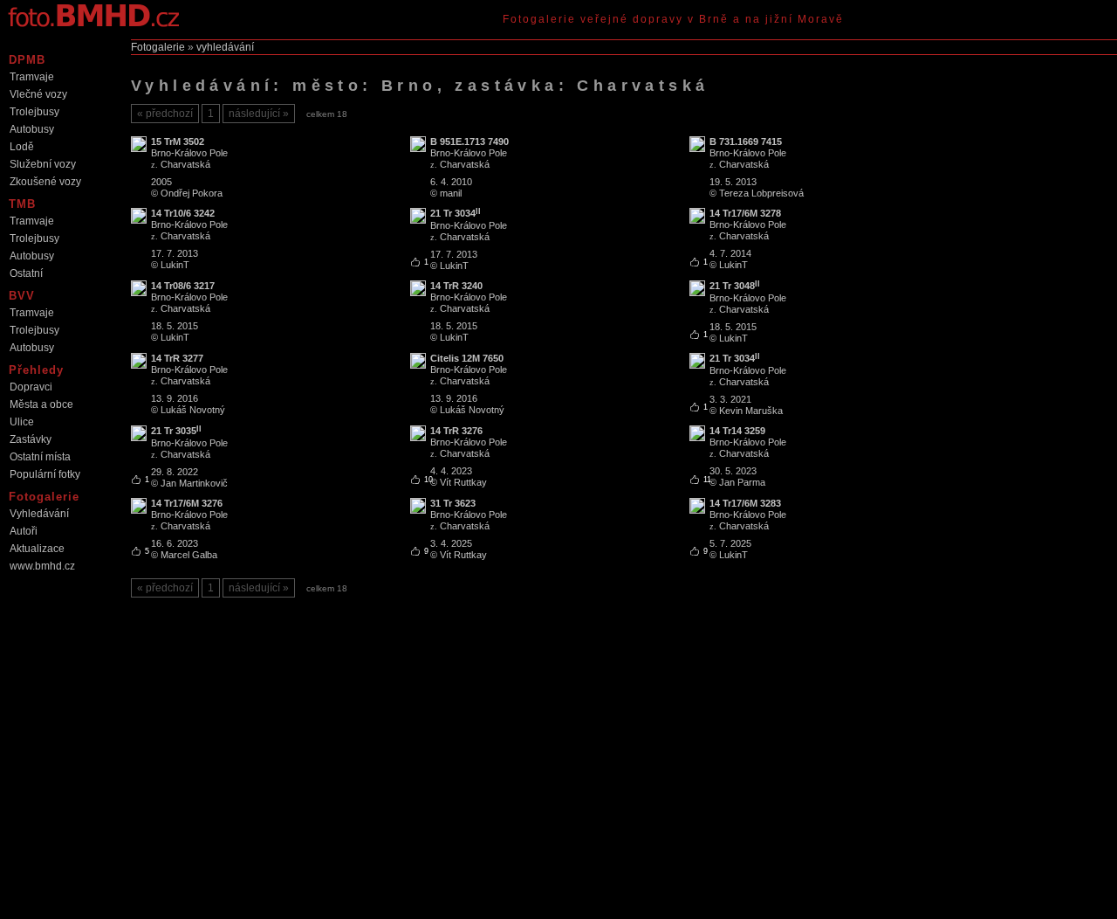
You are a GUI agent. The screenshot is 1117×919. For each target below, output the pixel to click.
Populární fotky (45, 474)
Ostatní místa (40, 457)
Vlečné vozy (38, 94)
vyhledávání (225, 47)
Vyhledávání (39, 514)
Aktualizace (37, 548)
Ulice (22, 422)
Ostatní (26, 273)
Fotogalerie (158, 47)
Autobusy (32, 129)
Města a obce (41, 404)
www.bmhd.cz (42, 566)
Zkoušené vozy (45, 182)
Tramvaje (32, 77)
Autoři (24, 531)
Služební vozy (43, 164)
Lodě (22, 147)
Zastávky (30, 439)
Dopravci (31, 387)
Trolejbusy (34, 112)
